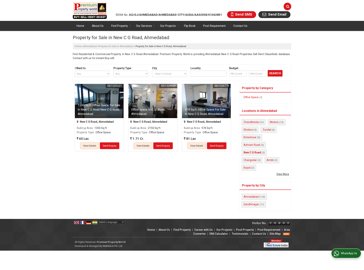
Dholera (248, 129)
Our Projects (168, 26)
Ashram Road (252, 144)
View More (282, 174)
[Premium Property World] (90, 10)
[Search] (287, 6)
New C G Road (252, 152)
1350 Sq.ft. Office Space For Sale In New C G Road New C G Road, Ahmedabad (99, 109)
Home (80, 26)
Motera (274, 122)
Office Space (251, 97)
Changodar (250, 160)
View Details (89, 145)
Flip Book (189, 26)
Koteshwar (250, 137)
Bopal (247, 167)
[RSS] (286, 233)
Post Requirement (214, 26)
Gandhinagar (251, 204)
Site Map (275, 233)
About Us (98, 26)
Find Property (119, 26)
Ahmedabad (90, 46)
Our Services (144, 26)
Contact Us (240, 26)
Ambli (270, 160)
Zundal (267, 129)
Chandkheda (251, 122)
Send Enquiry (109, 145)
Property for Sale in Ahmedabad (116, 46)
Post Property (245, 229)
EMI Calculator (218, 233)
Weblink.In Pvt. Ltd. (113, 246)
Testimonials (240, 233)
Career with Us (203, 229)
